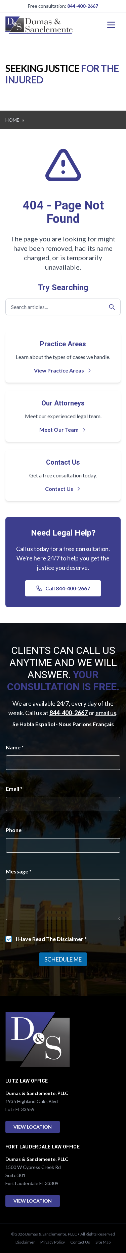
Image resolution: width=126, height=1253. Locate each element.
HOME (12, 120)
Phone (14, 830)
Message (19, 871)
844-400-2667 (82, 6)
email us (105, 712)
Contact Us (59, 488)
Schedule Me (63, 959)
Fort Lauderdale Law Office (42, 1146)
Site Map (103, 1242)
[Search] (112, 307)
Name (15, 747)
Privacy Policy (52, 1242)
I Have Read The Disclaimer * (51, 939)
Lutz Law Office (26, 1081)
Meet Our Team (59, 429)
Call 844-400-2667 (67, 588)
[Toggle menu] (111, 24)
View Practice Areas (59, 370)
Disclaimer (25, 1242)
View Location (32, 1127)
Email (14, 788)
